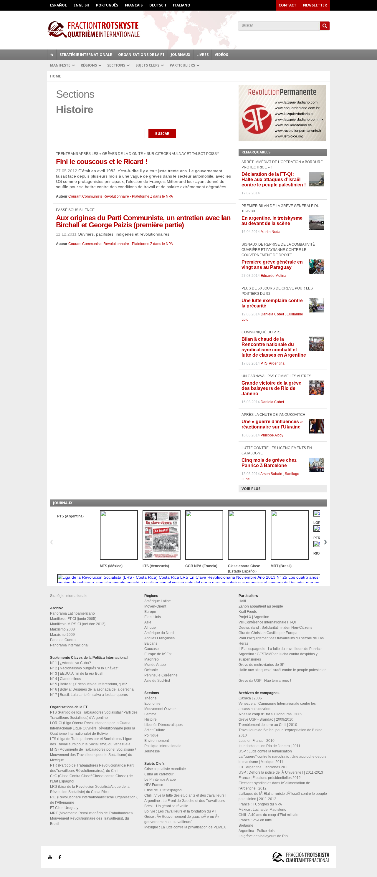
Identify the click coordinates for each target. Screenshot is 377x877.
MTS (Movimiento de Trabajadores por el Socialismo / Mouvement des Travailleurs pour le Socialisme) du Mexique (93, 754)
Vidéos (221, 54)
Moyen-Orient (155, 606)
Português (107, 5)
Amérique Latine (157, 601)
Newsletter (315, 5)
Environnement (156, 741)
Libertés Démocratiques (163, 725)
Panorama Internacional (69, 645)
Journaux (180, 54)
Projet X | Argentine (254, 617)
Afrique (150, 628)
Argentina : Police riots (257, 831)
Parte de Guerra (63, 640)
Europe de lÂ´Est (157, 654)
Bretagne (246, 825)
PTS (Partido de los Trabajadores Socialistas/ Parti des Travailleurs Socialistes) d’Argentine (94, 715)
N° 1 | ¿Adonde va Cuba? (70, 663)
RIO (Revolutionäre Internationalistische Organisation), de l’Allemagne (94, 800)
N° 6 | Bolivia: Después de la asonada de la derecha (92, 689)
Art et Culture (154, 730)
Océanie (151, 670)
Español (58, 5)
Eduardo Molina (273, 276)
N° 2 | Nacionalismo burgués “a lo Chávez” (84, 668)
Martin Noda (270, 232)
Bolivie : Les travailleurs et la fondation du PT (180, 811)
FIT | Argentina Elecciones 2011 (264, 767)
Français (134, 5)
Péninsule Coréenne (161, 675)
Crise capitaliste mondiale (165, 769)
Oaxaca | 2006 (250, 698)
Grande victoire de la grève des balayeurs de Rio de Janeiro (271, 388)
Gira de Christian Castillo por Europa (268, 633)
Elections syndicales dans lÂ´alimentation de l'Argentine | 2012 (274, 785)
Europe (150, 612)
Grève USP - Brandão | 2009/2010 (266, 719)
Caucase (151, 649)
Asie (147, 622)
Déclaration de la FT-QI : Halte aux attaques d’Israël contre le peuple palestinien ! (274, 179)
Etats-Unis (152, 617)
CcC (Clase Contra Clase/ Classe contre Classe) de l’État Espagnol (91, 778)
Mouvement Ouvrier (160, 709)
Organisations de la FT (141, 54)
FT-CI (188, 29)
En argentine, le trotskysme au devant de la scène (272, 221)
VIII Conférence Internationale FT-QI (267, 622)
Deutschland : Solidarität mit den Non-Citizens (275, 628)
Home (55, 76)
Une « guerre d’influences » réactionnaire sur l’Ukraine (272, 424)
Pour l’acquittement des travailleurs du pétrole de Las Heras (281, 641)
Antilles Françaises (159, 638)
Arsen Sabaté (271, 474)
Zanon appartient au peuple (261, 606)
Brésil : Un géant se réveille (166, 806)
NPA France (153, 785)
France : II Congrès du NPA (260, 804)
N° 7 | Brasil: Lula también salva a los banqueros (89, 695)
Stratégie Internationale (85, 54)
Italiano (181, 5)
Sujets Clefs (147, 65)
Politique (151, 735)
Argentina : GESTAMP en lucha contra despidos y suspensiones (278, 656)
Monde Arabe (155, 665)
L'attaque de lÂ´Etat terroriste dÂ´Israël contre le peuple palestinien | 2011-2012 (283, 796)
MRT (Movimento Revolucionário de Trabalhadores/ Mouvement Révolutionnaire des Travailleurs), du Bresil (91, 818)
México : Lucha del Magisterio (262, 809)
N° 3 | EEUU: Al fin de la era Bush (76, 673)
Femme (150, 714)
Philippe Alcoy (272, 435)
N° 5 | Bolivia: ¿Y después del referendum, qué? (88, 684)
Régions (89, 65)
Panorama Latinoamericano (72, 613)
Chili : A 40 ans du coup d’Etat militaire (269, 815)
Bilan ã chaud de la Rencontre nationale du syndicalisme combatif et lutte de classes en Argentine (274, 347)
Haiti (242, 601)
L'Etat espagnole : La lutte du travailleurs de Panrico (280, 649)
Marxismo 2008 (62, 629)
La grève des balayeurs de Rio (263, 836)
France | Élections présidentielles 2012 (270, 778)
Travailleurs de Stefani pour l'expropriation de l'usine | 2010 (281, 732)
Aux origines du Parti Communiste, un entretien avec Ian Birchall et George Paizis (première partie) (143, 221)
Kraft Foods (248, 612)
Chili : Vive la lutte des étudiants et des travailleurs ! (185, 795)
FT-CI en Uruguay (64, 808)
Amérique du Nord (159, 633)
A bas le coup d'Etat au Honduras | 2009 (270, 714)
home (51, 54)
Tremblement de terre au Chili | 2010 (268, 725)
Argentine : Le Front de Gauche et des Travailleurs (184, 801)
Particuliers (182, 65)
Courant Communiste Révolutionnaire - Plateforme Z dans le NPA (120, 196)
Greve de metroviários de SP (262, 665)
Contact (287, 5)
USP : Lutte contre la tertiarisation (265, 751)
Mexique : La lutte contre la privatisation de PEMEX (185, 827)
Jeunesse (152, 751)
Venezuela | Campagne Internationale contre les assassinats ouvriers (277, 706)
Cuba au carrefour (158, 774)
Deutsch (157, 5)
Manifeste (60, 65)
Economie (152, 703)
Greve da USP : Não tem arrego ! (265, 681)
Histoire (150, 719)
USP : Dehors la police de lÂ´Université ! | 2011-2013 (281, 772)
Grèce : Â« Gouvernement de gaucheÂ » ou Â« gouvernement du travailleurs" (181, 819)
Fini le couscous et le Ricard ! (101, 162)
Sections (116, 65)
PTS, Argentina (273, 363)
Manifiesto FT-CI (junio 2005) (73, 619)
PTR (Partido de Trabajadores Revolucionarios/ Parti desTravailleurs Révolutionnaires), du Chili (92, 768)
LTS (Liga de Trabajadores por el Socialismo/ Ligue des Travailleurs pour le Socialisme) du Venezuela (91, 741)
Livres (202, 54)
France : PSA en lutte (255, 820)
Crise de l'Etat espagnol (163, 790)
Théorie (150, 698)
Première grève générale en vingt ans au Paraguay (272, 264)
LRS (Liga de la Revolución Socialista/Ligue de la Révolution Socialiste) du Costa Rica (90, 789)
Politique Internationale (162, 746)
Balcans (150, 643)
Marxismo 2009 (62, 635)
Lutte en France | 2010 (257, 741)
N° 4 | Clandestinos (65, 679)
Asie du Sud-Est (157, 681)
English (81, 5)
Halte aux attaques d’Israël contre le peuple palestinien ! (283, 672)
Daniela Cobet (272, 314)
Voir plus (251, 488)
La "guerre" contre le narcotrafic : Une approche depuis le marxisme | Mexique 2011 (282, 759)
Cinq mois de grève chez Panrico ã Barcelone (269, 463)
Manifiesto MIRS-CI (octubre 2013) (77, 624)
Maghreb (151, 659)
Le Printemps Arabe (160, 779)
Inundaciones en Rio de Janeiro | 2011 (269, 746)
